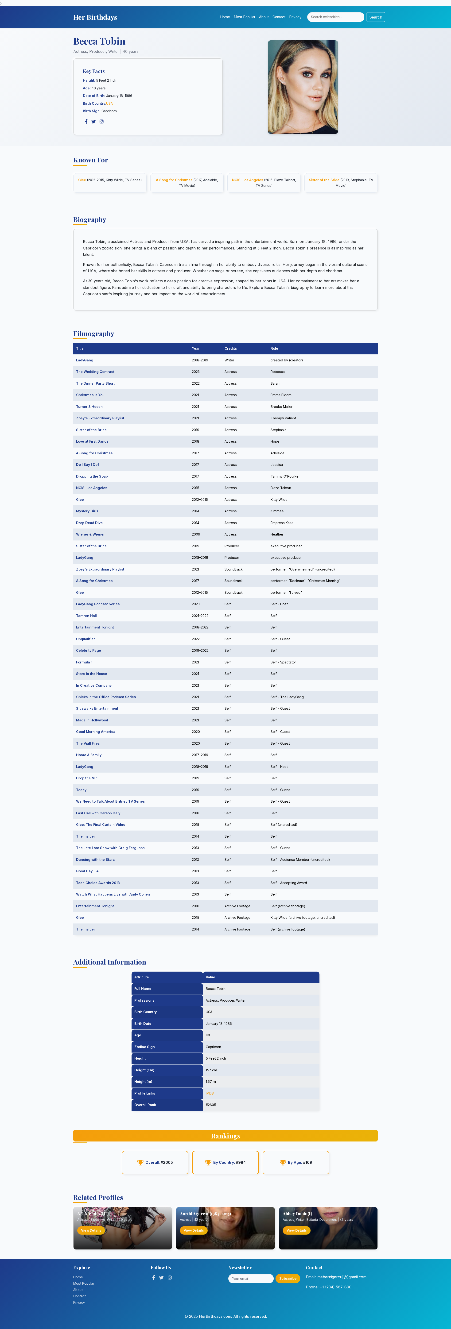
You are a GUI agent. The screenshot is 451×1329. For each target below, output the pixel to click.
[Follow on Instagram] (170, 1277)
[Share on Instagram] (102, 121)
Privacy (295, 17)
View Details (91, 1230)
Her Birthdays (95, 16)
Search (375, 17)
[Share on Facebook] (86, 121)
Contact (278, 17)
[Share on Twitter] (93, 121)
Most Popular (244, 17)
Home (225, 17)
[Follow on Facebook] (153, 1277)
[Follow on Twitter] (161, 1277)
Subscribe (288, 1278)
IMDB (210, 1093)
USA (109, 103)
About (264, 17)
